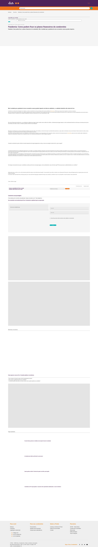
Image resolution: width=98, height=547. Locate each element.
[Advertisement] (48, 504)
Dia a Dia (15, 12)
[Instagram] (18, 3)
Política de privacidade (55, 528)
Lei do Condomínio (17, 534)
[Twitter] (84, 544)
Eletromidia (72, 530)
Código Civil (15, 532)
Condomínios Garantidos (75, 528)
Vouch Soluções (73, 533)
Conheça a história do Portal (56, 526)
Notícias (10, 12)
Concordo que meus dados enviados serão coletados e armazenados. (62, 218)
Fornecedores (33, 526)
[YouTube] (87, 544)
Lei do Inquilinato (16, 536)
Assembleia (69, 133)
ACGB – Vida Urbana (74, 526)
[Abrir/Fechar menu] (89, 3)
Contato (51, 530)
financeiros (52, 111)
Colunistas (12, 528)
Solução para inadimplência (36, 530)
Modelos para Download (35, 528)
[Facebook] (16, 3)
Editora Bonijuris (73, 531)
